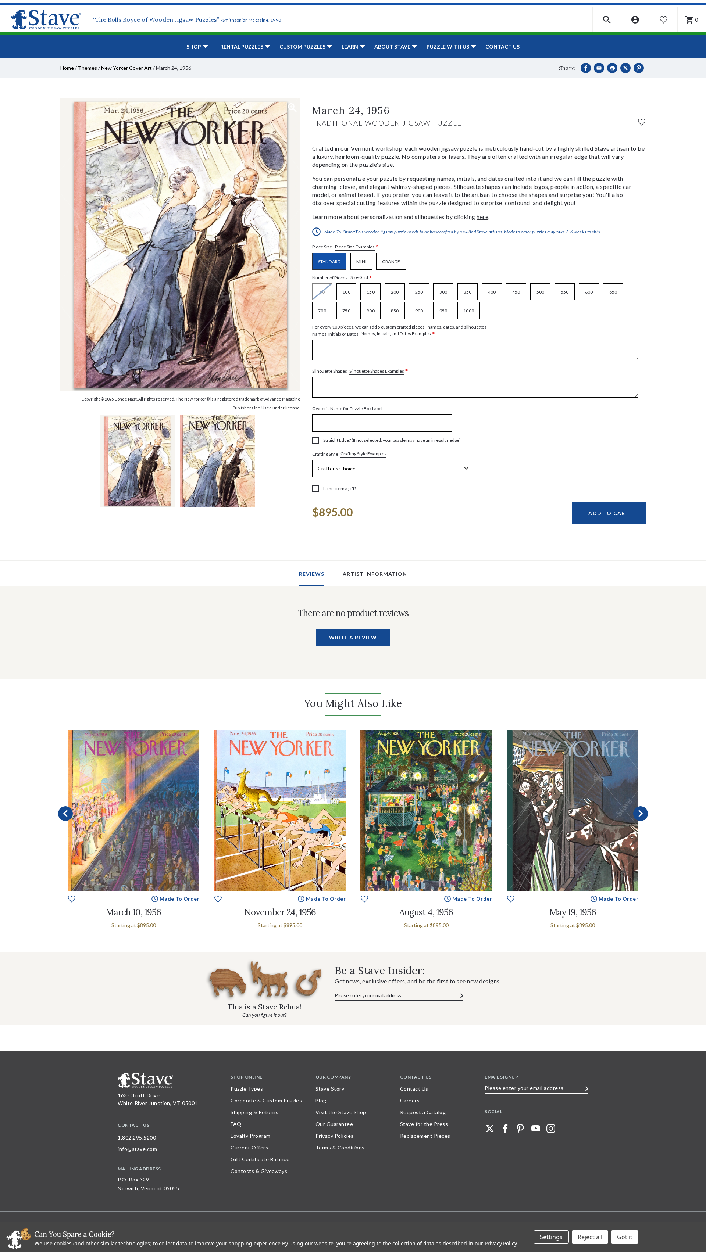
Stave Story (330, 1089)
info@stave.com (137, 1149)
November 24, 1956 (280, 912)
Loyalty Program (251, 1136)
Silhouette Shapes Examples (376, 371)
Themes (87, 68)
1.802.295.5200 (137, 1137)
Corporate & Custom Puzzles (266, 1100)
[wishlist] (642, 121)
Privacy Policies (334, 1136)
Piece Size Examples (355, 247)
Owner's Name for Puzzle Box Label (347, 408)
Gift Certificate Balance (260, 1159)
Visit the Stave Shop (340, 1112)
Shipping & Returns (254, 1112)
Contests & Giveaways (259, 1171)
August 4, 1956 (426, 912)
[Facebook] (586, 68)
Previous (65, 813)
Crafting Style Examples (363, 453)
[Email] (599, 68)
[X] (625, 68)
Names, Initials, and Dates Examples (396, 333)
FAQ (236, 1124)
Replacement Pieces (425, 1136)
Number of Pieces (342, 277)
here (482, 216)
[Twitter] (490, 1128)
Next (640, 813)
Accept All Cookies (624, 1237)
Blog (321, 1100)
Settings (551, 1237)
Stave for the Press (424, 1124)
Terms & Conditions (340, 1147)
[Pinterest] (639, 68)
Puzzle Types (247, 1089)
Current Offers (249, 1147)
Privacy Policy (501, 1243)
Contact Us (502, 46)
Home (67, 68)
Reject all (590, 1237)
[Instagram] (551, 1128)
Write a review (353, 637)
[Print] (612, 68)
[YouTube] (536, 1128)
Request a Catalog (423, 1112)
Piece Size (345, 247)
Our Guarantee (334, 1124)
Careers (410, 1100)
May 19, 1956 (572, 912)
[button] (607, 19)
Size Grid (359, 277)
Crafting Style (349, 454)
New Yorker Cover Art (126, 68)
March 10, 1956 (133, 912)
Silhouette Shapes (360, 371)
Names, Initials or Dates (399, 330)
